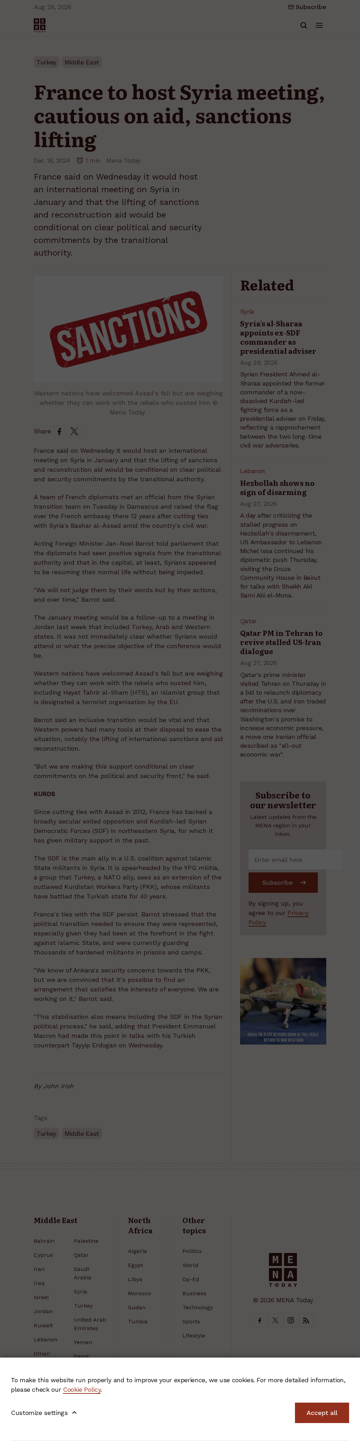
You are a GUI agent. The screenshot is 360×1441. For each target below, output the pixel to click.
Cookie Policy (82, 1389)
